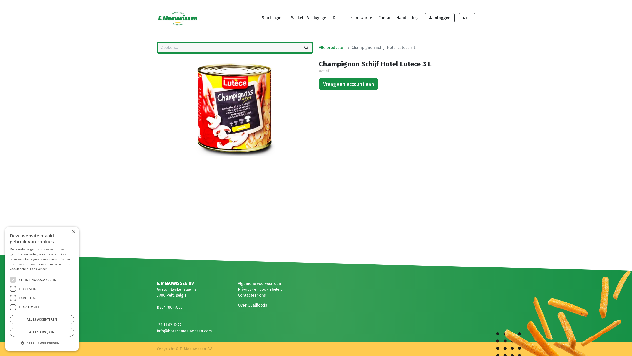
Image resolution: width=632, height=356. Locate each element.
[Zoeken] (306, 47)
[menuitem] (297, 17)
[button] (42, 343)
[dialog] (42, 289)
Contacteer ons (252, 295)
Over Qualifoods (252, 305)
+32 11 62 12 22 (169, 325)
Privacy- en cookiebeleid (260, 289)
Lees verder (38, 269)
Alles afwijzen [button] (42, 332)
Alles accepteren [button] (42, 319)
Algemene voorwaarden (259, 283)
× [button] (73, 232)
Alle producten (332, 47)
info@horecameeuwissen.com (184, 331)
